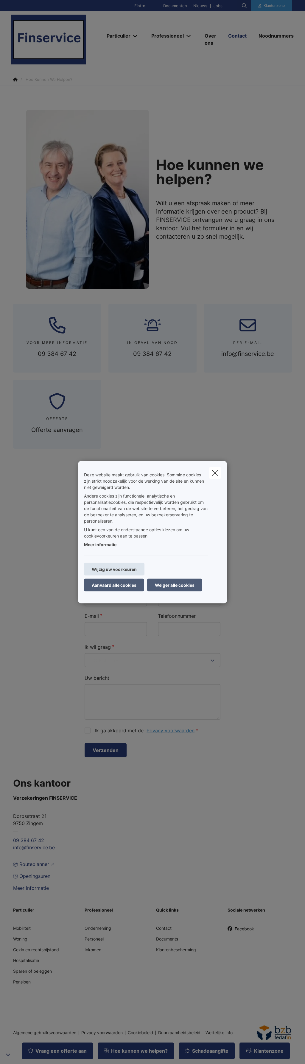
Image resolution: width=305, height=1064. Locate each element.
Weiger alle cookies (174, 584)
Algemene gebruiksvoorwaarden (44, 1033)
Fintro (139, 6)
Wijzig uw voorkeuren (114, 569)
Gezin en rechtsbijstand (36, 949)
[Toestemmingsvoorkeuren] (23, 1052)
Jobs (218, 6)
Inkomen (93, 949)
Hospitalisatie (26, 960)
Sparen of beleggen (32, 971)
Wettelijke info (219, 1033)
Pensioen (22, 981)
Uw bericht (97, 678)
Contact (164, 928)
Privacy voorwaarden (170, 730)
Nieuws (200, 6)
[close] (215, 473)
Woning (20, 938)
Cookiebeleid (140, 1033)
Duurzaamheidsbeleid (179, 1033)
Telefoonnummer (177, 616)
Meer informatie (100, 544)
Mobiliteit (22, 928)
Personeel (94, 938)
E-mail (92, 616)
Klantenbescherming (176, 949)
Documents (167, 938)
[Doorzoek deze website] (244, 5)
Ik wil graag (98, 647)
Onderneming (98, 928)
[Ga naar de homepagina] (56, 39)
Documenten (175, 6)
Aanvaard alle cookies (114, 584)
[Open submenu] (135, 36)
